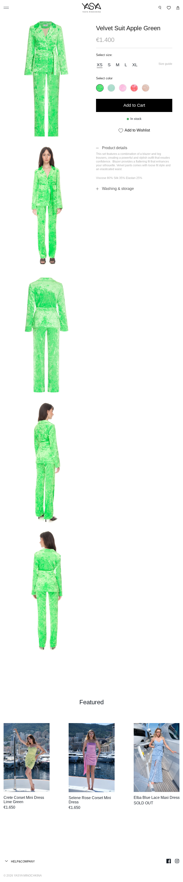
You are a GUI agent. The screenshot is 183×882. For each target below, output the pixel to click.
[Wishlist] (169, 8)
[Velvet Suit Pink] (123, 88)
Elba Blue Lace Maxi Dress (157, 798)
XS (99, 64)
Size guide (165, 64)
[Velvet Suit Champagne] (145, 88)
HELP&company (22, 861)
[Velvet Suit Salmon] (134, 88)
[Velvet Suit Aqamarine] (111, 88)
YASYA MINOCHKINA (28, 875)
